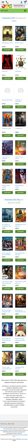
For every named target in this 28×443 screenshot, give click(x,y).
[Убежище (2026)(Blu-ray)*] (20, 357)
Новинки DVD (8, 18)
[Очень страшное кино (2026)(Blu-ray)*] (7, 243)
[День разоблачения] (7, 90)
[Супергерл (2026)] (7, 119)
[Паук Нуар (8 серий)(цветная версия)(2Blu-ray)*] (7, 272)
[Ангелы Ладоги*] (20, 33)
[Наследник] (20, 61)
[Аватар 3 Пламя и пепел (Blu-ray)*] (7, 300)
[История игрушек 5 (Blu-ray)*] (20, 243)
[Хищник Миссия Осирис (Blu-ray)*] (7, 329)
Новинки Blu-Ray (13, 199)
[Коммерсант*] (20, 119)
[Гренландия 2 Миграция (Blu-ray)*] (20, 300)
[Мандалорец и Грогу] (7, 33)
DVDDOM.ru (4, 423)
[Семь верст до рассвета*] (7, 147)
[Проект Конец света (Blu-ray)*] (20, 272)
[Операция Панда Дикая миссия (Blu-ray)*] (20, 329)
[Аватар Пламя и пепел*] (20, 176)
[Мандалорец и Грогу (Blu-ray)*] (20, 215)
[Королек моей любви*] (7, 176)
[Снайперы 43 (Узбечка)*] (20, 90)
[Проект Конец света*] (20, 147)
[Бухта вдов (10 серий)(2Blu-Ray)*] (7, 215)
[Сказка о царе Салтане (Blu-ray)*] (7, 357)
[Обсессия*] (7, 61)
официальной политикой (6, 430)
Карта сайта (24, 439)
